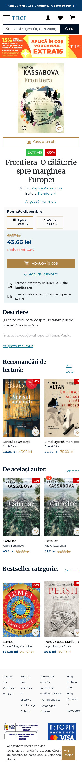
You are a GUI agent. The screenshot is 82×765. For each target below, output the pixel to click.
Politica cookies (50, 699)
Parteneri (9, 688)
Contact (8, 694)
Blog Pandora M (72, 699)
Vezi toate (72, 471)
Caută (69, 29)
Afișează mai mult (40, 201)
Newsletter (74, 710)
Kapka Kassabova (47, 188)
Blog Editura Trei (72, 682)
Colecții (25, 711)
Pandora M (47, 193)
